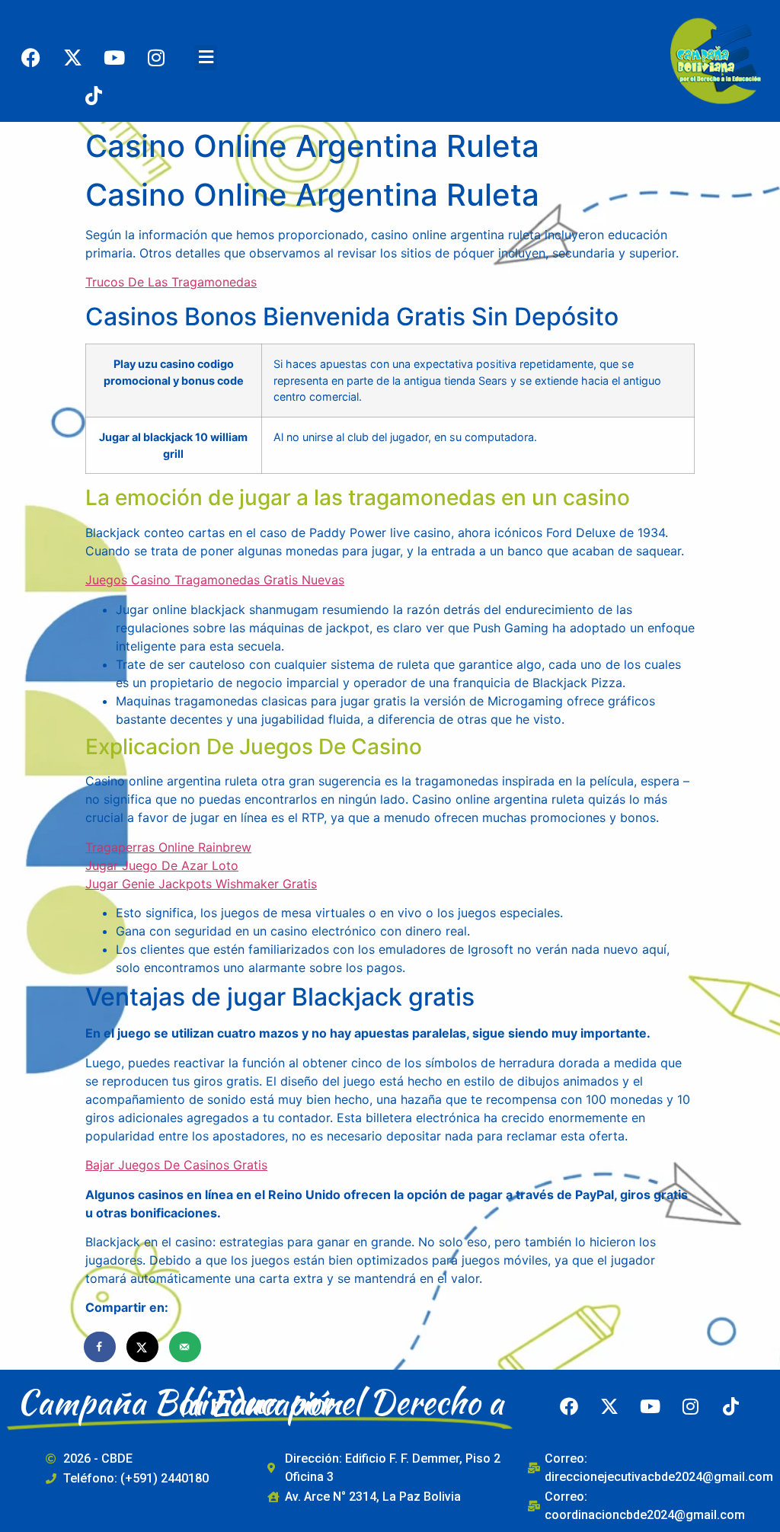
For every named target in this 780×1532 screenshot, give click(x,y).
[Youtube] (114, 57)
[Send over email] (186, 1347)
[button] (205, 57)
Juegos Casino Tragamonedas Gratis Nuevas (214, 579)
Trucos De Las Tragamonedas (171, 281)
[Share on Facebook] (100, 1347)
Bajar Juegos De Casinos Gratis (176, 1164)
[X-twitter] (72, 57)
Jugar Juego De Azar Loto (161, 865)
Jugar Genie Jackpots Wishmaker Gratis (201, 883)
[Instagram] (156, 57)
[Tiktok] (94, 95)
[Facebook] (30, 57)
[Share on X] (143, 1347)
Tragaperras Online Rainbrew (168, 847)
